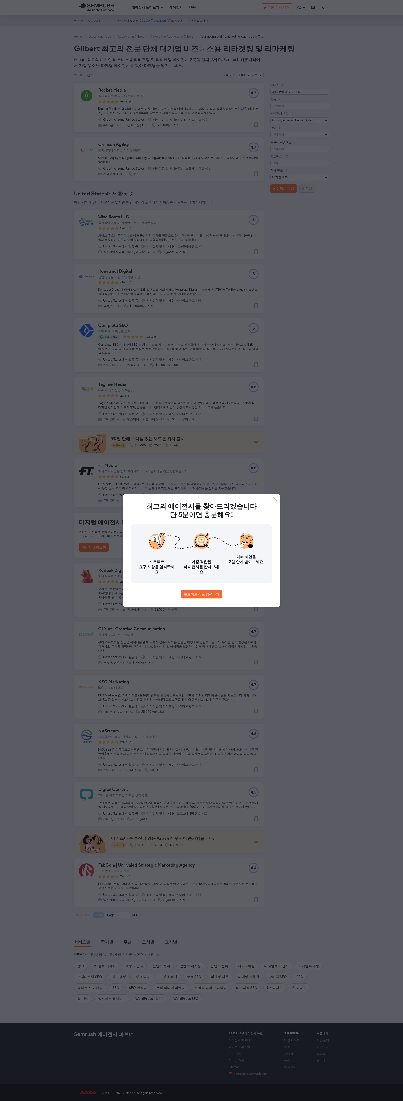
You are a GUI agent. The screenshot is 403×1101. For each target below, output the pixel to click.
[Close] (275, 499)
